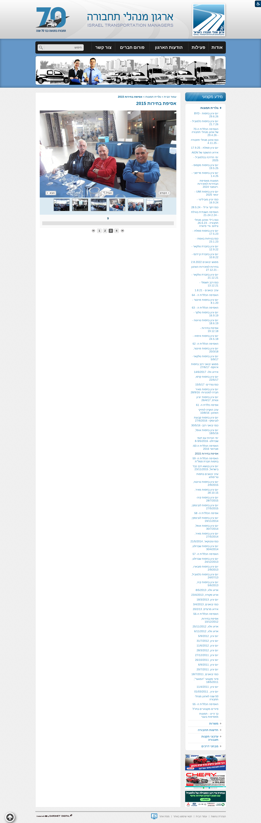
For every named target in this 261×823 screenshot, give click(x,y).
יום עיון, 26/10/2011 (206, 659)
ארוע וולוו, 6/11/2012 (206, 631)
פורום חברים (132, 47)
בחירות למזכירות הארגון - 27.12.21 (204, 268)
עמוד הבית (170, 96)
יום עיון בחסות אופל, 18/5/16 (206, 432)
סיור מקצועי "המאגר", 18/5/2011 (206, 680)
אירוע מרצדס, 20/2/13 (205, 609)
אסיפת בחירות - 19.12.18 (209, 329)
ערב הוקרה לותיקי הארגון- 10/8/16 (208, 411)
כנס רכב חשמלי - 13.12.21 (208, 284)
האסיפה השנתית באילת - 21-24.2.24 (204, 213)
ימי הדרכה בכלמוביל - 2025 (206, 159)
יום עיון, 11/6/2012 (207, 645)
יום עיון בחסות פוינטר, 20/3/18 (205, 350)
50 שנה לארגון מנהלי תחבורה (206, 698)
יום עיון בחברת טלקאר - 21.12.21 (204, 276)
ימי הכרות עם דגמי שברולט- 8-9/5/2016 (206, 439)
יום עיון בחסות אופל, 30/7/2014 (206, 527)
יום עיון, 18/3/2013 (207, 599)
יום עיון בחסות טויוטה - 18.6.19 (205, 322)
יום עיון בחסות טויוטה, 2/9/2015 (205, 483)
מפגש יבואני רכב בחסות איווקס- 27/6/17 (204, 366)
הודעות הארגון (169, 47)
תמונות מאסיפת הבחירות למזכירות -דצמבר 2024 (208, 183)
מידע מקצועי (212, 96)
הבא (52, 193)
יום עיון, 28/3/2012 (207, 650)
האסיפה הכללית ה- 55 (205, 704)
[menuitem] (217, 47)
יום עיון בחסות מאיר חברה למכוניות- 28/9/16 (204, 391)
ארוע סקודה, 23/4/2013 (204, 594)
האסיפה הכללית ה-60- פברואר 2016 (205, 447)
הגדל (109, 193)
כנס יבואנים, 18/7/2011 (204, 674)
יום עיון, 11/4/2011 (207, 686)
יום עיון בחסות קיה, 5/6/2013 (207, 584)
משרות (213, 723)
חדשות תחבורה (208, 730)
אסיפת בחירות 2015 (156, 103)
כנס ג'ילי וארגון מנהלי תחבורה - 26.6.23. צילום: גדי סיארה (206, 222)
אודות (217, 47)
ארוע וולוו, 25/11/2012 (205, 626)
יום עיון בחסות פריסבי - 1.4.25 (205, 174)
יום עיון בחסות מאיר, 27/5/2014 (206, 535)
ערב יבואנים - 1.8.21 (206, 290)
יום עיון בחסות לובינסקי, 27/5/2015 (204, 507)
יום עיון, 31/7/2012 (207, 640)
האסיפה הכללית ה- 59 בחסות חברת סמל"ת (205, 460)
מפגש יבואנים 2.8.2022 (204, 262)
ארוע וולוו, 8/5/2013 (207, 590)
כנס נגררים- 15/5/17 (206, 384)
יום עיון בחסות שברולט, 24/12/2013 (205, 560)
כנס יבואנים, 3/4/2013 (205, 604)
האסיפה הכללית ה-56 (205, 613)
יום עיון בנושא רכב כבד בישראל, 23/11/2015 (205, 468)
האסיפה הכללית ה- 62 (205, 343)
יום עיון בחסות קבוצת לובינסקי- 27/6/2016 (206, 419)
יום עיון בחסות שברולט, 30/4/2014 (205, 548)
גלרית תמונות (153, 96)
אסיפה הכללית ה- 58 (206, 513)
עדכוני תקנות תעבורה (209, 738)
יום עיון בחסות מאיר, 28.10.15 (206, 491)
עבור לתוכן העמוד (130, 3)
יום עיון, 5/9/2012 (208, 636)
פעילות (198, 47)
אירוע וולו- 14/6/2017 (206, 371)
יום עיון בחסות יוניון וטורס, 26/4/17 (207, 399)
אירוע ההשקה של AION (205, 152)
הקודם (163, 193)
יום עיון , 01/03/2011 (206, 691)
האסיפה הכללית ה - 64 (205, 295)
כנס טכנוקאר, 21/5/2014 (204, 541)
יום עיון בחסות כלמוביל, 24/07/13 (204, 576)
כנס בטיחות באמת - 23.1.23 (207, 240)
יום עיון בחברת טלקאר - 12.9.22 (204, 248)
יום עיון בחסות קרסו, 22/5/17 (206, 378)
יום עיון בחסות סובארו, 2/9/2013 (205, 568)
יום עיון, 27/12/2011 (206, 655)
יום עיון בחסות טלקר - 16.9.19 (206, 314)
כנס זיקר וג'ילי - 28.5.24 (204, 207)
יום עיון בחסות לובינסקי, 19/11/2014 (204, 519)
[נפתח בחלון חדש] (154, 816)
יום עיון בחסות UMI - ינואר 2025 (206, 193)
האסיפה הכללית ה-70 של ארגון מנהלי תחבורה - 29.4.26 (205, 132)
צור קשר (103, 47)
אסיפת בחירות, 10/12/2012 (209, 620)
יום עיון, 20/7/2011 (207, 669)
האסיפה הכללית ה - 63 (205, 307)
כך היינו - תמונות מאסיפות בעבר (208, 715)
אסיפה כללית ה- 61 (207, 404)
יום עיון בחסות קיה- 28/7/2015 (207, 499)
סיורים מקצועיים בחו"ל (205, 708)
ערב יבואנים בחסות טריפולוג (207, 475)
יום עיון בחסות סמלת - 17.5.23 (205, 232)
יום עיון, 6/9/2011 (208, 664)
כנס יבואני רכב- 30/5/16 (204, 425)
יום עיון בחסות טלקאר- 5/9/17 (205, 358)
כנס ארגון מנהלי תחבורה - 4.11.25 (204, 141)
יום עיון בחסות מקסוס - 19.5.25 (205, 167)
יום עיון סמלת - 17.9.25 (204, 147)
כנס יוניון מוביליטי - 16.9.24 (207, 201)
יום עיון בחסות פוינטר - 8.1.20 (205, 301)
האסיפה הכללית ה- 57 (205, 553)
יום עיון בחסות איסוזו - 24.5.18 (205, 337)
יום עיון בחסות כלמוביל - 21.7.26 (204, 123)
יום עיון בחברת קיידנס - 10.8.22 (205, 256)
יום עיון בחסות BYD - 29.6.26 (206, 115)
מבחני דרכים (209, 746)
